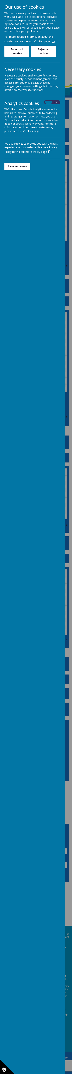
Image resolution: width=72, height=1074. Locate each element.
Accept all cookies (17, 51)
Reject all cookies (43, 51)
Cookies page (42, 41)
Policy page (40, 151)
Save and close (17, 166)
